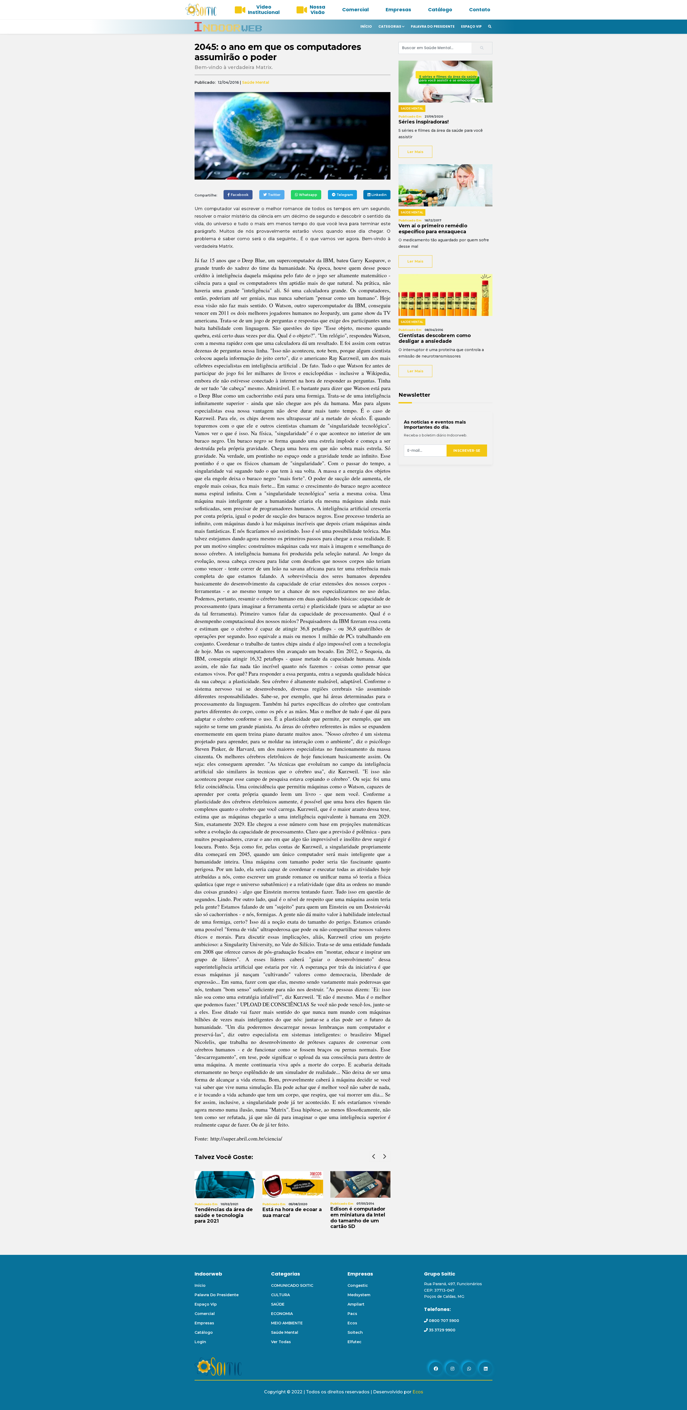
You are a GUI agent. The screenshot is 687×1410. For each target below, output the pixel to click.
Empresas (398, 9)
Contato (479, 9)
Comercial (355, 9)
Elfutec (354, 1341)
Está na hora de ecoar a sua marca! (292, 1212)
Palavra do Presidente (433, 26)
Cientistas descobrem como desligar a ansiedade (435, 338)
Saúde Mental (255, 82)
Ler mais (415, 152)
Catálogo (440, 9)
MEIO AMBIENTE (287, 1323)
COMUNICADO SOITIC (292, 1285)
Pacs (352, 1313)
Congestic (358, 1285)
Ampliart (356, 1304)
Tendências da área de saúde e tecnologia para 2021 (224, 1215)
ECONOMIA (282, 1313)
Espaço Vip (471, 26)
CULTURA (280, 1294)
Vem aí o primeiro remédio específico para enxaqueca (433, 229)
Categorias (389, 26)
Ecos (352, 1323)
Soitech (355, 1332)
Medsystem (359, 1294)
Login (200, 1341)
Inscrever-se (466, 450)
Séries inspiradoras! (424, 122)
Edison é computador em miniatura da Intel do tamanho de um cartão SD (357, 1217)
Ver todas (281, 1341)
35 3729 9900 (442, 1330)
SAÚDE (277, 1304)
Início (366, 26)
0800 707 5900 (444, 1320)
